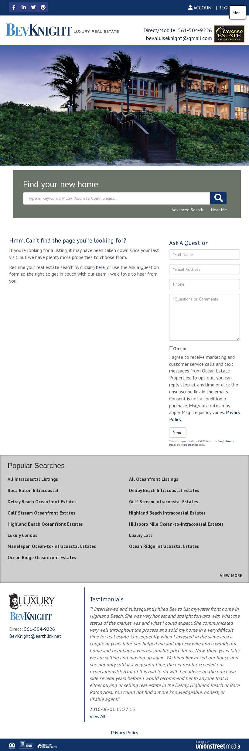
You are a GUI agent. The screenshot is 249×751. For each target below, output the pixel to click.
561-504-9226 (195, 30)
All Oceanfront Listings (153, 479)
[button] (218, 198)
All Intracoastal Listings (33, 479)
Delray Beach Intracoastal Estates (164, 490)
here (100, 267)
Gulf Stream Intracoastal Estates (163, 502)
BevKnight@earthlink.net (35, 636)
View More (231, 575)
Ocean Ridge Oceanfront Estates (42, 557)
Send (177, 432)
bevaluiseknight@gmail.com (179, 38)
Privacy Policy (124, 732)
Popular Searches (36, 465)
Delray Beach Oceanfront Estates (42, 502)
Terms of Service (189, 444)
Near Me (219, 209)
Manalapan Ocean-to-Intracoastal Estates (52, 546)
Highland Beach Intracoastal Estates (167, 513)
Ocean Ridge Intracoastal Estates (164, 546)
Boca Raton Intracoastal (33, 490)
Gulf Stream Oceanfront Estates (41, 513)
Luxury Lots (140, 535)
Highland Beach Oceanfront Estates (45, 524)
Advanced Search (187, 209)
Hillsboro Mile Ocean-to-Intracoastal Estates (176, 524)
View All (97, 716)
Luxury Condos (22, 535)
